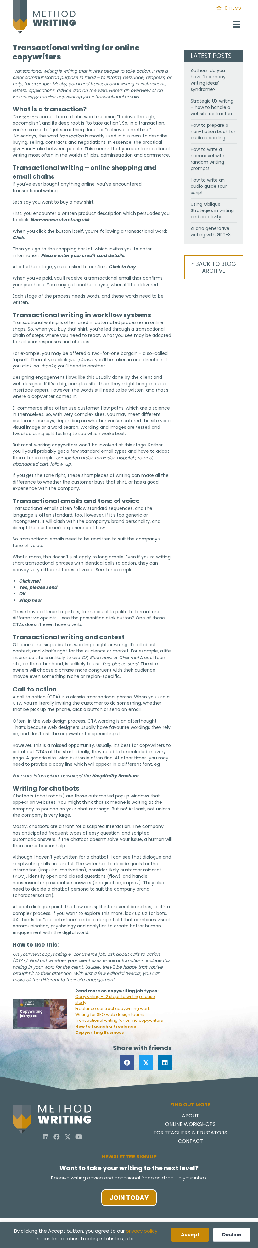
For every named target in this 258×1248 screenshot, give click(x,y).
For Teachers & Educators (190, 1133)
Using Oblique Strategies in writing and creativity (212, 210)
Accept (190, 1234)
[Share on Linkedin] (165, 1062)
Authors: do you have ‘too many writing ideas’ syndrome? (208, 79)
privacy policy (141, 1231)
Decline (231, 1234)
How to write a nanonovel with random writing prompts (207, 158)
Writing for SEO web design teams (109, 1014)
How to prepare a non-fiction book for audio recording (213, 131)
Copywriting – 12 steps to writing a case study (115, 999)
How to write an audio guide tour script (209, 186)
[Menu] (236, 24)
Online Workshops (190, 1125)
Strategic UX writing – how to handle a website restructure (212, 107)
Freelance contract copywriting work (112, 1008)
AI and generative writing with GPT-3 (211, 231)
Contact (190, 1142)
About (190, 1116)
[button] (45, 1137)
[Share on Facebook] (127, 1062)
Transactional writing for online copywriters (119, 1020)
